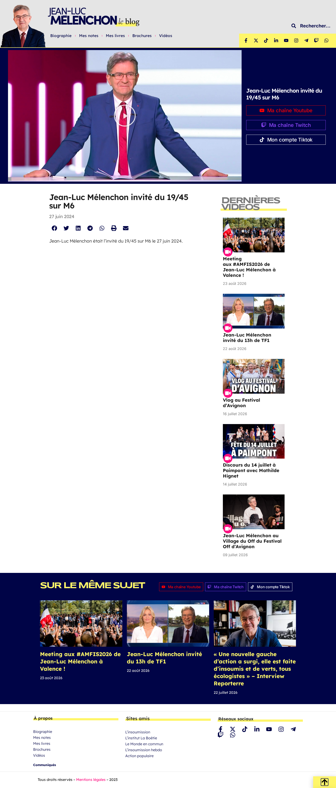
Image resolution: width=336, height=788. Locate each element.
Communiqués (44, 765)
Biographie (61, 35)
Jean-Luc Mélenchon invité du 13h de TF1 (247, 337)
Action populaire (139, 755)
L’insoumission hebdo (143, 750)
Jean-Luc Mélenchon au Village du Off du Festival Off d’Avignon (252, 541)
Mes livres (115, 35)
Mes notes (88, 35)
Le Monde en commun (144, 744)
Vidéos (165, 35)
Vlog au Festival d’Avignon (241, 402)
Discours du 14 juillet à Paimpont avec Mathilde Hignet (251, 470)
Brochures (142, 35)
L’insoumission (137, 732)
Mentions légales (91, 779)
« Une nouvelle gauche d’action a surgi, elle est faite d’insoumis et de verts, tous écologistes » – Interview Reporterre (255, 669)
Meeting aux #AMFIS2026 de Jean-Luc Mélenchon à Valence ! (249, 267)
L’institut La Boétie (141, 738)
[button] (124, 116)
